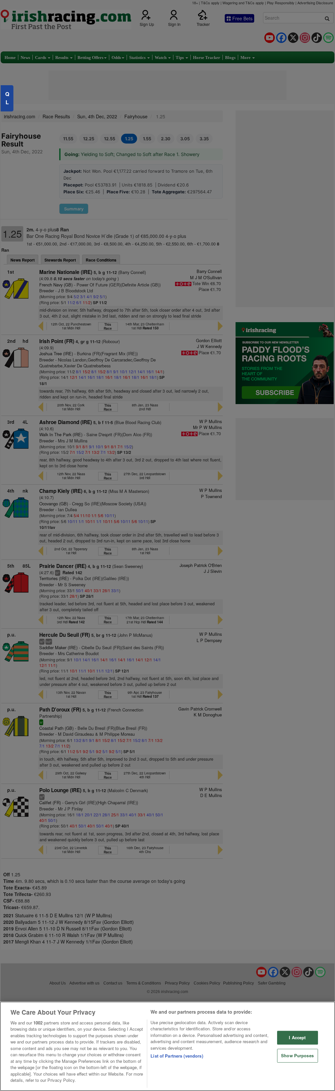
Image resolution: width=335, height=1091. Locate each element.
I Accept (297, 1038)
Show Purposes (297, 1055)
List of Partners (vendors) (176, 1056)
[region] (167, 1046)
